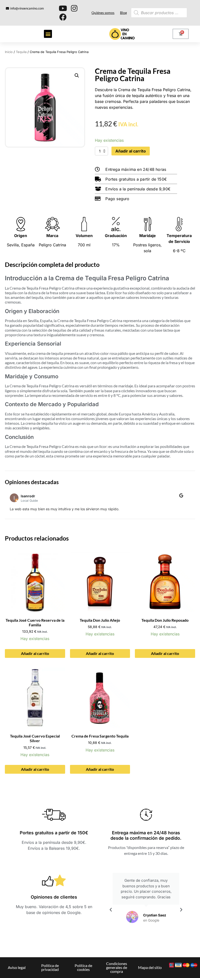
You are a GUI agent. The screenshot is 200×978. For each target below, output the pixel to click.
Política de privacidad (50, 967)
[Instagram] (74, 8)
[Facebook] (63, 17)
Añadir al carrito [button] (35, 653)
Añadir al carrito (130, 151)
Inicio (9, 52)
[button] (48, 34)
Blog (123, 13)
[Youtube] (63, 8)
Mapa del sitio (150, 967)
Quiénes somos (102, 13)
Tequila (21, 52)
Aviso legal (17, 967)
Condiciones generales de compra (116, 967)
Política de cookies (83, 967)
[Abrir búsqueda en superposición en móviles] (150, 13)
